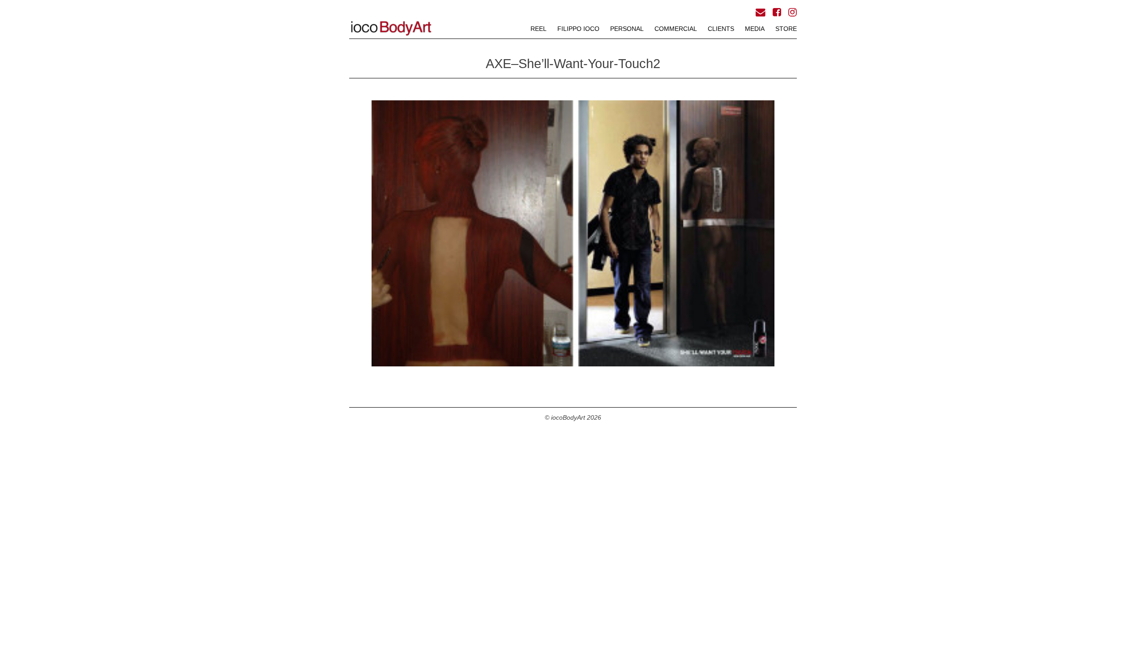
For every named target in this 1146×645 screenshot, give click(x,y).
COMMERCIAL (675, 28)
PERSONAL (627, 28)
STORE (786, 28)
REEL (538, 28)
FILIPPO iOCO (578, 28)
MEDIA (755, 28)
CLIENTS (721, 28)
